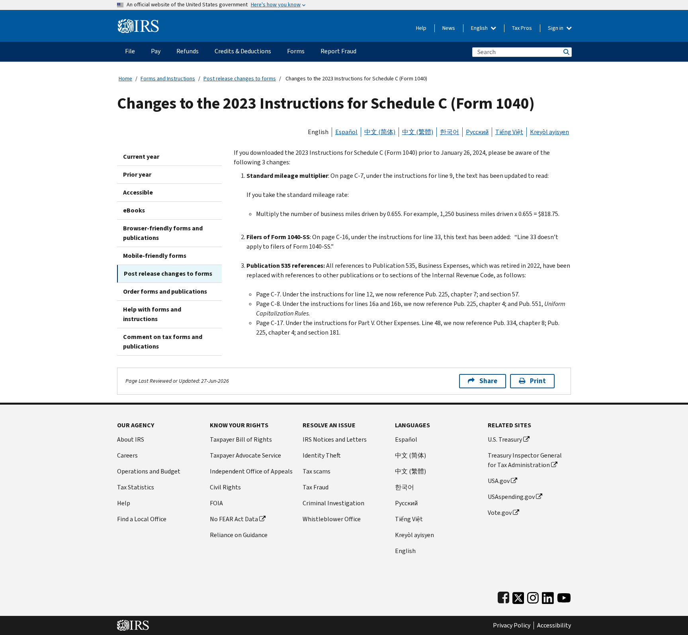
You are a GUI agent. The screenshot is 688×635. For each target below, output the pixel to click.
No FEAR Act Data (234, 519)
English (480, 28)
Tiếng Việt (509, 132)
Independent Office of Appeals (251, 471)
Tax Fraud (315, 487)
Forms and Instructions (168, 78)
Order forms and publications (165, 291)
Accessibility (554, 625)
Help (421, 28)
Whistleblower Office (332, 519)
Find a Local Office (141, 519)
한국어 (449, 132)
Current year (141, 156)
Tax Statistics (135, 487)
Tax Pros (522, 28)
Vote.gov (500, 512)
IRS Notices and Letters (335, 439)
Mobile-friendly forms (154, 255)
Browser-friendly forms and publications (163, 233)
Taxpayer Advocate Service (245, 455)
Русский (477, 132)
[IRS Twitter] (518, 596)
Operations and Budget (148, 471)
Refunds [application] (187, 51)
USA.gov (499, 481)
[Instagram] (533, 596)
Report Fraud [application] (338, 51)
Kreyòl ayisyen (549, 132)
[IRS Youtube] (564, 596)
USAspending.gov (511, 497)
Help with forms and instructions (152, 314)
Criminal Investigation (333, 503)
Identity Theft (322, 455)
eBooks (134, 210)
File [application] (130, 51)
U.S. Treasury (505, 439)
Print (538, 381)
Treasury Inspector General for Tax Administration (525, 460)
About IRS (130, 439)
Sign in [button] (556, 28)
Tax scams (316, 471)
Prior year (137, 174)
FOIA (216, 503)
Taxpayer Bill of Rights (241, 439)
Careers (127, 455)
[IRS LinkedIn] (548, 596)
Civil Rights (225, 487)
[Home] (138, 23)
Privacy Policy (511, 625)
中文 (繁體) (417, 132)
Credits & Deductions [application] (243, 51)
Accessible (138, 192)
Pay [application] (155, 51)
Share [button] (488, 381)
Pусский (406, 503)
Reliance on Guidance (239, 535)
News (448, 28)
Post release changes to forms (239, 78)
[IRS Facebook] (503, 596)
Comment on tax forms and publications (162, 342)
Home (125, 78)
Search (566, 52)
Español (346, 132)
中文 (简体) (379, 132)
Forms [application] (296, 51)
